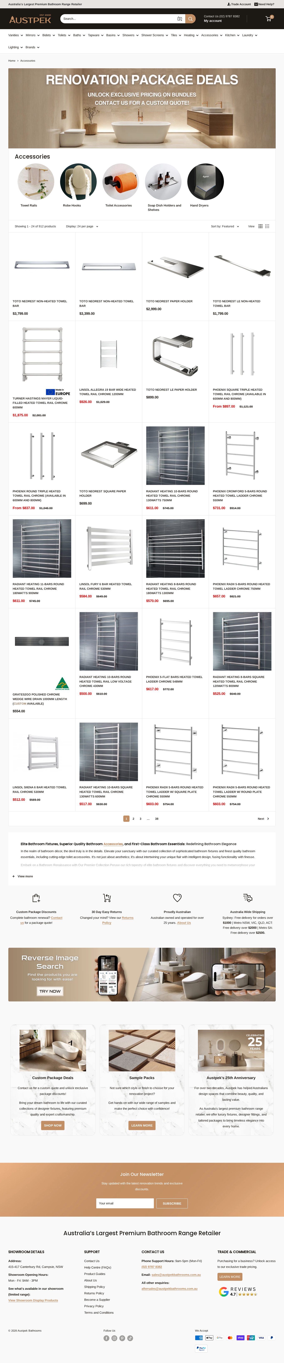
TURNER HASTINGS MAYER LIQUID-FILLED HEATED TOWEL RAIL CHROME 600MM (40, 403)
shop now (53, 1125)
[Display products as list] (267, 226)
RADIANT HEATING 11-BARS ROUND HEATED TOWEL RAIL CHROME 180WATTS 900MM (38, 588)
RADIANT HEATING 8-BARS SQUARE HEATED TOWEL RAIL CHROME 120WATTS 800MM (238, 681)
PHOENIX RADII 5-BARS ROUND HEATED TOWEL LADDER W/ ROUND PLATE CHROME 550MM (241, 792)
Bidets (46, 35)
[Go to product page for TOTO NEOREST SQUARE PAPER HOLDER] (108, 456)
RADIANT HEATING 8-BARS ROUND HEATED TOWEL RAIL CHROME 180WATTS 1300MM (171, 588)
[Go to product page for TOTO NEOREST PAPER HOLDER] (175, 265)
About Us (184, 922)
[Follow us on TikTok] (130, 1338)
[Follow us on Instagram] (114, 1338)
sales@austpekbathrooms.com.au (176, 1274)
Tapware (93, 35)
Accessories (209, 35)
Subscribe (172, 1203)
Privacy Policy (94, 1306)
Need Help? (266, 4)
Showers (128, 35)
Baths (77, 35)
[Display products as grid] (260, 226)
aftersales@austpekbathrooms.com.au (170, 1288)
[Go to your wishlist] (257, 18)
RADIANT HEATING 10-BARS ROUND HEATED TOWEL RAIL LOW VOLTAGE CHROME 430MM (105, 681)
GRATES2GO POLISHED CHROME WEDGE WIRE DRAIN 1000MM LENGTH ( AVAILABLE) (40, 699)
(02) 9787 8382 (152, 1266)
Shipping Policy (94, 1286)
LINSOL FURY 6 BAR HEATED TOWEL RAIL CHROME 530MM (105, 586)
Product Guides (94, 1274)
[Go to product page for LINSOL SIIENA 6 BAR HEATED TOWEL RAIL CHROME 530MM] (42, 752)
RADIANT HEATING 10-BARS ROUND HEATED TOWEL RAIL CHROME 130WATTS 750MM (172, 496)
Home (11, 60)
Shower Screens (152, 35)
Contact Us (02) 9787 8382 (222, 16)
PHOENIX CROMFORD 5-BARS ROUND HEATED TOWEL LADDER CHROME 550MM (240, 496)
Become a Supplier (97, 1299)
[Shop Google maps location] (238, 1288)
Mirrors (31, 35)
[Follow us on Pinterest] (122, 1338)
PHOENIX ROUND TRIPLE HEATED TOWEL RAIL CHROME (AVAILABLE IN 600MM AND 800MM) (39, 496)
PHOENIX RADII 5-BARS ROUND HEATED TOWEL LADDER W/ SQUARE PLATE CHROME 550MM (174, 792)
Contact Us (92, 1261)
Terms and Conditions (99, 1312)
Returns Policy (94, 1293)
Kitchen (230, 35)
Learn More (230, 1276)
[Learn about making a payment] (235, 1343)
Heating (189, 35)
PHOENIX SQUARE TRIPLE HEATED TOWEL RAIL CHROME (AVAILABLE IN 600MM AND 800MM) (239, 394)
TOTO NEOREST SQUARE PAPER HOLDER (102, 493)
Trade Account (241, 4)
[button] (271, 19)
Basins (111, 35)
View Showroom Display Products (33, 1300)
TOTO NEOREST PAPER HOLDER (169, 301)
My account (213, 20)
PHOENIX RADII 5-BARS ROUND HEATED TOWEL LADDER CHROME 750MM (241, 586)
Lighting (13, 47)
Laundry (247, 35)
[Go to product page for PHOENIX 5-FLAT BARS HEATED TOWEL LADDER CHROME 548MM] (175, 641)
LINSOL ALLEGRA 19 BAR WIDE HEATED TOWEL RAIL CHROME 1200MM (107, 392)
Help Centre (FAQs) (97, 1267)
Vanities (13, 35)
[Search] (190, 18)
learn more (142, 1125)
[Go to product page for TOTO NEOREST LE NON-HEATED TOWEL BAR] (242, 265)
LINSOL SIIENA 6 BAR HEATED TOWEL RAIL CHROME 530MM (40, 789)
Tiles (174, 35)
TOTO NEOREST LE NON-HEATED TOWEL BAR (236, 303)
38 (156, 818)
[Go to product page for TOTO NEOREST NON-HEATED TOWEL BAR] (42, 265)
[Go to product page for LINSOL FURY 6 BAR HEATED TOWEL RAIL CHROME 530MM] (108, 548)
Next (261, 818)
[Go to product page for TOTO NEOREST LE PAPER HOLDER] (175, 354)
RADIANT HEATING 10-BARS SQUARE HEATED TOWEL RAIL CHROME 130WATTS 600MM (106, 792)
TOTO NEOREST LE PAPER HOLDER (171, 389)
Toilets (62, 35)
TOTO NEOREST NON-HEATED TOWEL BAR (40, 303)
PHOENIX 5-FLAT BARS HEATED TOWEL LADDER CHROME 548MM (174, 679)
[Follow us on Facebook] (106, 1338)
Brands (30, 47)
